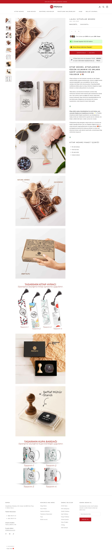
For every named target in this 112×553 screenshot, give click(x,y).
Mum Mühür (31, 11)
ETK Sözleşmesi (65, 508)
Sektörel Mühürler (46, 11)
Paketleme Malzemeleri (66, 11)
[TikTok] (13, 534)
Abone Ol (85, 519)
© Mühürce (10, 546)
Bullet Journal (92, 11)
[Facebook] (5, 534)
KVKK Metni (64, 506)
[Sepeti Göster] (107, 7)
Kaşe (80, 11)
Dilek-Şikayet (64, 527)
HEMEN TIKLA (98, 60)
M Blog (63, 525)
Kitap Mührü (19, 11)
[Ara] (103, 7)
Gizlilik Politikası (65, 511)
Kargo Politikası (65, 517)
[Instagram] (9, 534)
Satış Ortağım (64, 522)
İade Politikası (64, 514)
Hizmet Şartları (65, 519)
